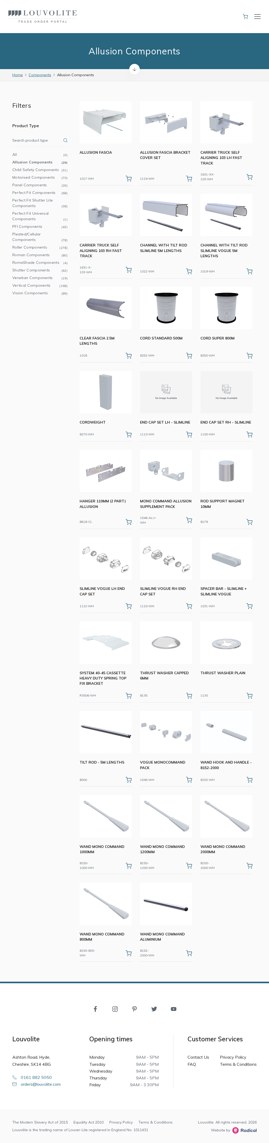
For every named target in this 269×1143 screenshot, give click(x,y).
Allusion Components (40, 162)
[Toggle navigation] (257, 16)
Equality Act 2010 (89, 1122)
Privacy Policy (233, 1057)
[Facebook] (95, 1008)
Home (17, 75)
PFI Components (40, 226)
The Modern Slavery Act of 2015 (40, 1122)
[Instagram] (115, 1008)
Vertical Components (40, 285)
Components (40, 75)
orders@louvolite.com (41, 1084)
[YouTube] (174, 1008)
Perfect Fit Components (40, 192)
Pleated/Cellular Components (40, 237)
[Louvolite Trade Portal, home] (42, 16)
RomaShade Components (40, 262)
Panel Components (40, 185)
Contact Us (198, 1057)
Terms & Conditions (238, 1064)
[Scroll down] (134, 69)
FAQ (192, 1064)
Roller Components (40, 247)
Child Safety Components (40, 169)
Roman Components (40, 255)
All (40, 154)
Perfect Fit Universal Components (40, 216)
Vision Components (40, 293)
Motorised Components (40, 177)
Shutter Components (40, 270)
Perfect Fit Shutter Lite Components (40, 203)
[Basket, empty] (245, 16)
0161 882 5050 (36, 1077)
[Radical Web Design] (243, 1130)
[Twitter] (154, 1008)
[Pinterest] (134, 1008)
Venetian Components (40, 277)
